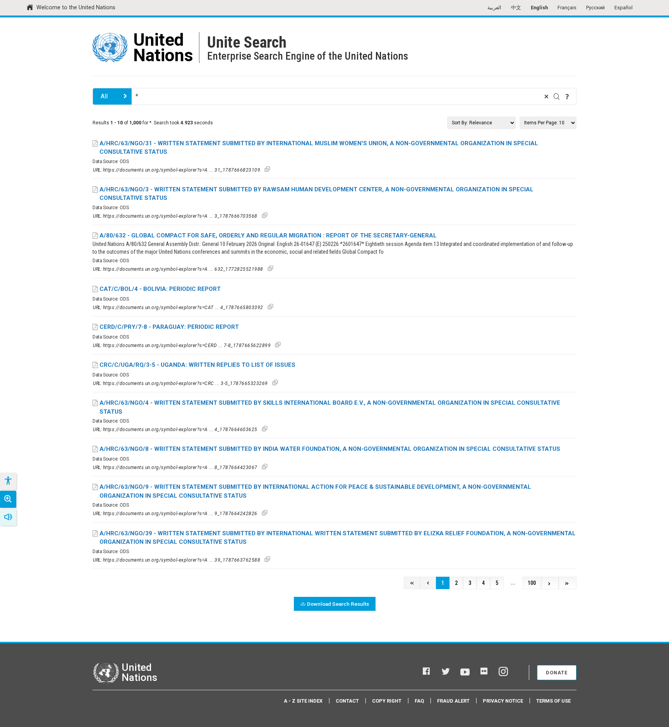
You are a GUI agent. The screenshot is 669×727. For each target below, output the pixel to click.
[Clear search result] (546, 96)
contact (347, 701)
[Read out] (8, 517)
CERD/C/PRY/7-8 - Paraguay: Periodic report (169, 326)
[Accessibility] (7, 481)
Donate (557, 672)
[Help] (567, 96)
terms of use (553, 701)
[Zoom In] (8, 499)
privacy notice (503, 701)
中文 (516, 7)
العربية (494, 7)
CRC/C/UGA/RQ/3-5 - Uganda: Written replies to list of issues (197, 364)
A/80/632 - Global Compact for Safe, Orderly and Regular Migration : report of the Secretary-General (268, 235)
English (539, 7)
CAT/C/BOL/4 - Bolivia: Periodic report (160, 288)
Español (623, 7)
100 (532, 583)
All (104, 96)
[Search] (557, 96)
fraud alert (453, 701)
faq (419, 701)
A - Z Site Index (303, 701)
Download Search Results (338, 604)
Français (567, 7)
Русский (595, 7)
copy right (386, 701)
